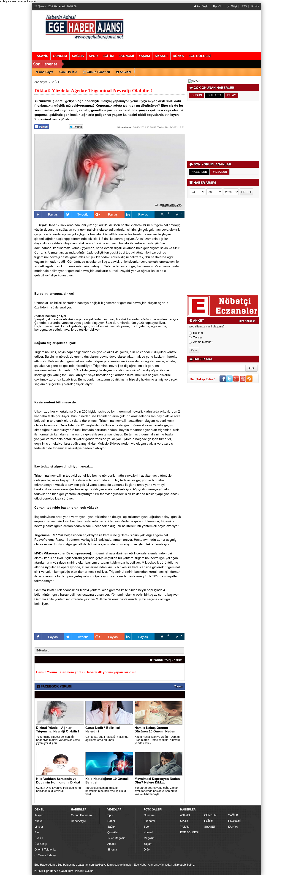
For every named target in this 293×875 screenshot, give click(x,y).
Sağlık (111, 826)
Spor (110, 815)
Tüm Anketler (247, 320)
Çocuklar (113, 832)
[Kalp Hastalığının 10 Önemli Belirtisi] (110, 763)
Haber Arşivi (78, 821)
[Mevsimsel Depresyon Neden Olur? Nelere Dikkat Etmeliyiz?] (159, 763)
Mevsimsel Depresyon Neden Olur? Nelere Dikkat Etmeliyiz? (157, 782)
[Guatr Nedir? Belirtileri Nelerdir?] (110, 712)
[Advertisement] (223, 131)
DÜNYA (233, 826)
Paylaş (53, 214)
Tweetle (83, 214)
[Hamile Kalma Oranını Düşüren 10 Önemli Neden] (159, 712)
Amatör (111, 843)
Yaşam (148, 843)
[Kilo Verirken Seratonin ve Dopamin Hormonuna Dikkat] (61, 763)
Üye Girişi (231, 6)
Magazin (149, 838)
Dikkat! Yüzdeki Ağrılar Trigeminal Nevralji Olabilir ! (57, 729)
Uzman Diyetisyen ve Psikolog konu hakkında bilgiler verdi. (58, 789)
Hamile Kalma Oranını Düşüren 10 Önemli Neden (155, 729)
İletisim (255, 6)
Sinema (112, 849)
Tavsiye (198, 337)
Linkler (39, 826)
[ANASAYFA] (84, 26)
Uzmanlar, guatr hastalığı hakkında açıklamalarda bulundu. (106, 738)
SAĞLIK (56, 82)
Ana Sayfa (202, 6)
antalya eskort (8, 1)
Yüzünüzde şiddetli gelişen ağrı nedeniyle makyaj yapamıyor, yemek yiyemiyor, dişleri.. (58, 740)
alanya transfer (27, 1)
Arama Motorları (203, 342)
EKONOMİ (234, 821)
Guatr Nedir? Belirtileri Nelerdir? (102, 729)
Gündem (149, 815)
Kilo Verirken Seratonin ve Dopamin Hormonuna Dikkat (58, 780)
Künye (39, 821)
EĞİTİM (208, 821)
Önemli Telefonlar (46, 849)
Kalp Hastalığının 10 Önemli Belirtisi (107, 780)
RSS (244, 6)
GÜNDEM (210, 815)
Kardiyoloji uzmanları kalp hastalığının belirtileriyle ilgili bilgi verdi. (106, 791)
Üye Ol (217, 6)
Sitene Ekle (45, 855)
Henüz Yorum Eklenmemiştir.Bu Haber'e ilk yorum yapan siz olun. (86, 672)
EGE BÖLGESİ (189, 832)
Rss (37, 832)
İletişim (39, 815)
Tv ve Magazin (116, 838)
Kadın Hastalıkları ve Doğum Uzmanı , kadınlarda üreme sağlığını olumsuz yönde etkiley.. (157, 740)
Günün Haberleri (81, 815)
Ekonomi (149, 821)
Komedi (148, 832)
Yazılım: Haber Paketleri (232, 871)
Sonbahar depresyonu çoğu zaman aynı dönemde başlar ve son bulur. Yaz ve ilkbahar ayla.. (157, 791)
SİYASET (209, 826)
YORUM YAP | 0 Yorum (167, 660)
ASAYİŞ (185, 815)
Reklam (198, 333)
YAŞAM (185, 826)
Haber (111, 821)
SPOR (184, 821)
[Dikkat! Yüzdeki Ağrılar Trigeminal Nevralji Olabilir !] (61, 712)
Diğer (147, 849)
